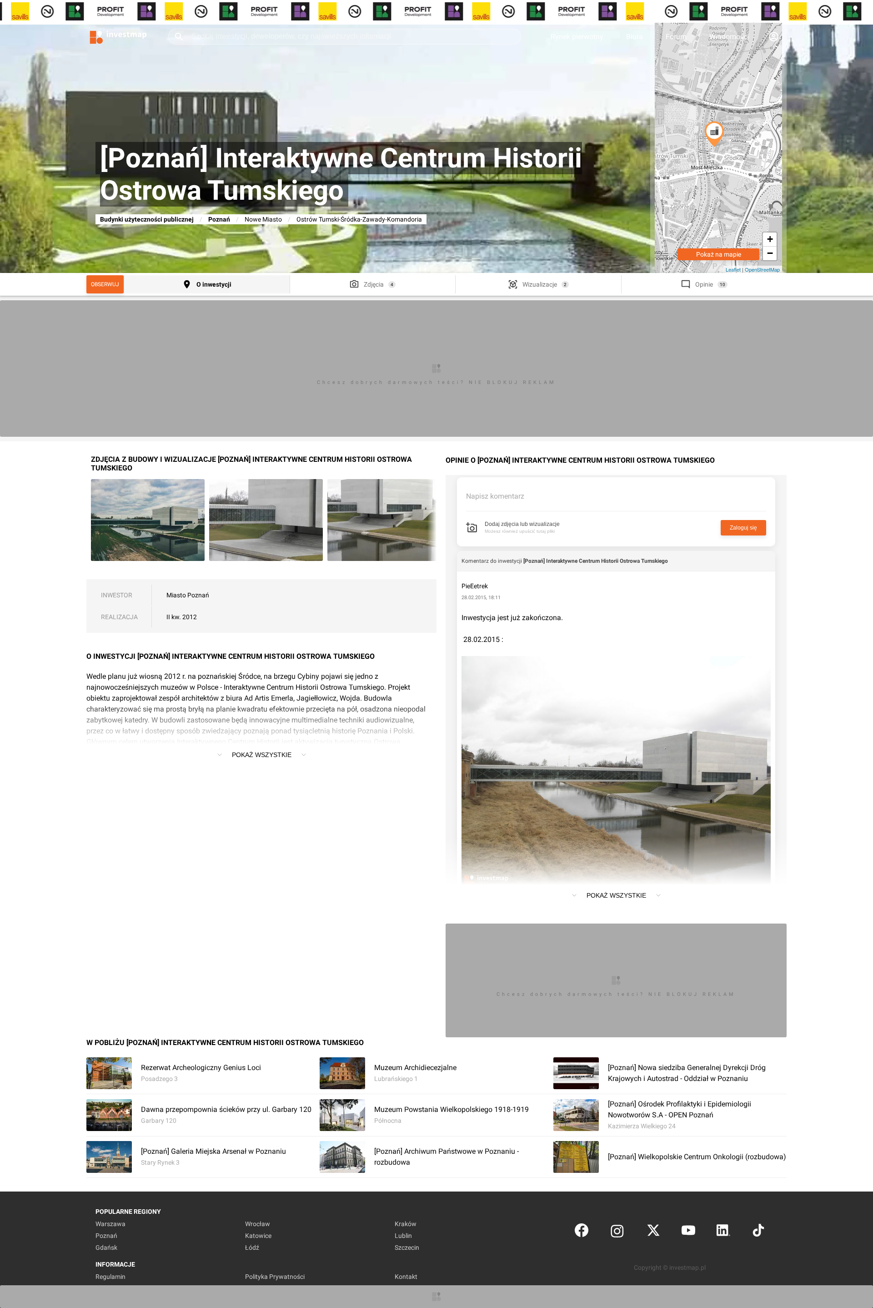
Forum (676, 36)
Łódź (252, 1247)
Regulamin (110, 1276)
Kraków (405, 1223)
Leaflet (733, 269)
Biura (634, 36)
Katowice (258, 1235)
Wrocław (257, 1223)
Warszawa (110, 1223)
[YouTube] (688, 1232)
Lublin (403, 1235)
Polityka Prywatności (275, 1276)
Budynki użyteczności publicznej (147, 219)
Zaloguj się (743, 528)
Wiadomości (729, 36)
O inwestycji (213, 284)
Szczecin (407, 1247)
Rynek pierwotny (577, 36)
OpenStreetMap (762, 269)
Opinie (704, 284)
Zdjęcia (374, 284)
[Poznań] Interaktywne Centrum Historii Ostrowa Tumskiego (595, 561)
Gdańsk (106, 1247)
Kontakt (406, 1276)
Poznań (219, 219)
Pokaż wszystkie (261, 754)
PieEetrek (475, 586)
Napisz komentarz (495, 496)
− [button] (770, 253)
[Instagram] (617, 1232)
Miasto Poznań (187, 595)
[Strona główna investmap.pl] (118, 36)
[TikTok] (758, 1232)
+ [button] (770, 239)
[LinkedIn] (723, 1232)
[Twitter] (653, 1232)
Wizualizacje (539, 284)
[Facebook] (581, 1232)
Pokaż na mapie (718, 254)
